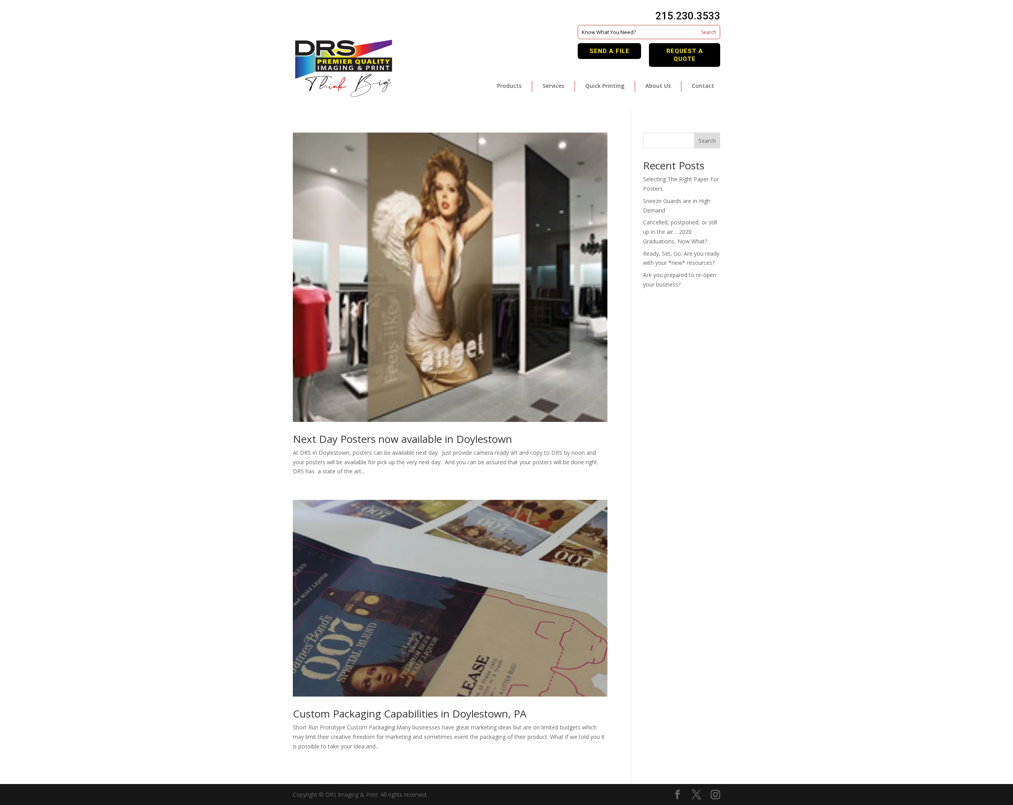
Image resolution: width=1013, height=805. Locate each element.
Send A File (610, 51)
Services (553, 85)
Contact (703, 85)
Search (707, 140)
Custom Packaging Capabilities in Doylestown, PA (409, 713)
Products (509, 85)
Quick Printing (604, 85)
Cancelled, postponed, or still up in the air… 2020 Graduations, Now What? (680, 231)
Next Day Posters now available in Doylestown (402, 439)
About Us (658, 85)
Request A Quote (684, 55)
